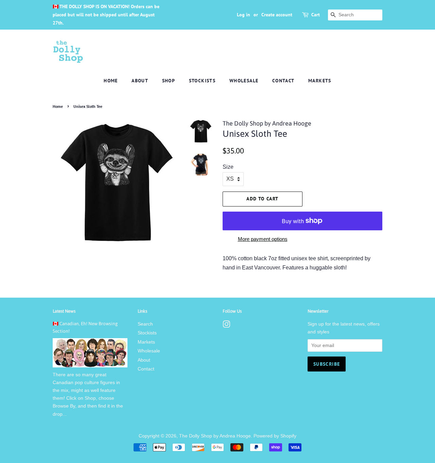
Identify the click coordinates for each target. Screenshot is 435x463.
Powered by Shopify (275, 436)
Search (145, 324)
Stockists (202, 81)
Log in (243, 15)
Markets (319, 81)
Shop (168, 81)
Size (228, 167)
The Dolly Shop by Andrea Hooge (215, 436)
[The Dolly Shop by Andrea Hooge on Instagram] (226, 325)
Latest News (64, 311)
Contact (283, 81)
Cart (315, 15)
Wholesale (244, 81)
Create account (276, 15)
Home (111, 81)
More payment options (263, 239)
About (140, 81)
